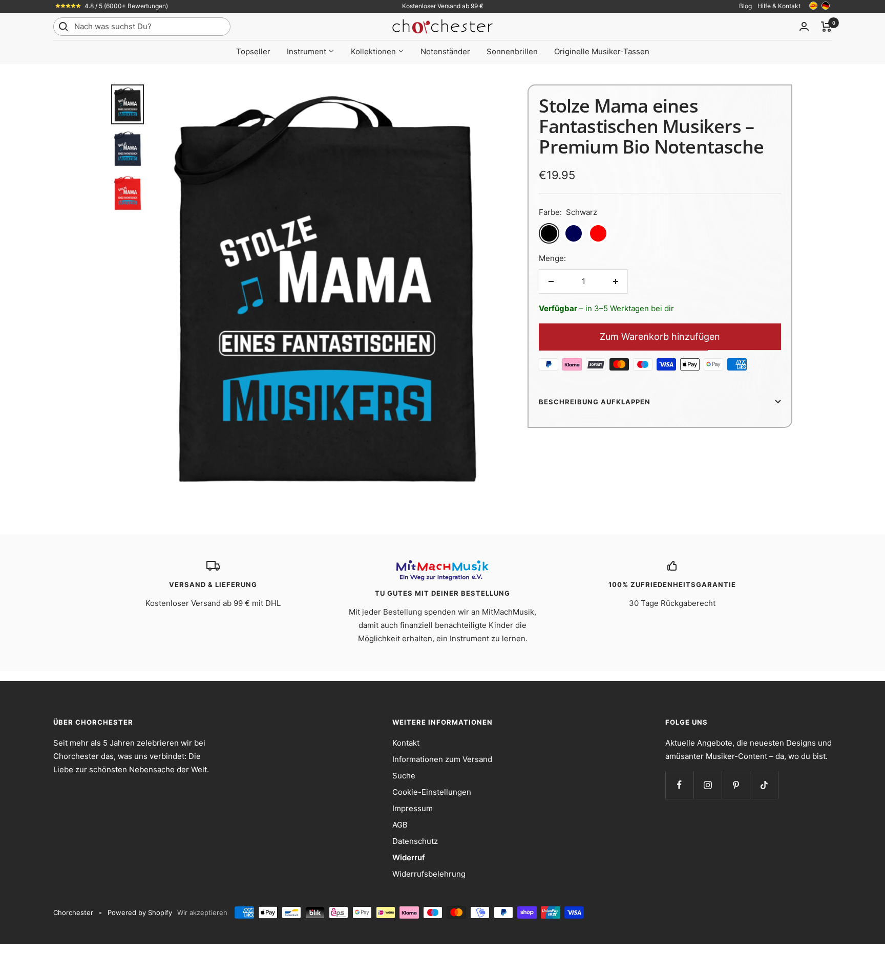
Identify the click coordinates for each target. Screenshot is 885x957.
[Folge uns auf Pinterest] (736, 785)
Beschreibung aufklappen (594, 402)
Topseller (253, 51)
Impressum (412, 808)
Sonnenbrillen (512, 51)
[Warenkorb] (826, 26)
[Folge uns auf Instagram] (707, 785)
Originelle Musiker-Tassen (601, 51)
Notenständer (445, 51)
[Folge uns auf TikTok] (764, 785)
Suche (403, 775)
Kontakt (405, 743)
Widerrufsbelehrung (429, 874)
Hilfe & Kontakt (778, 6)
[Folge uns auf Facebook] (679, 785)
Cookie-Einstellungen (431, 792)
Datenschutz (415, 841)
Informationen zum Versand (442, 759)
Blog (745, 6)
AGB (400, 825)
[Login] (804, 26)
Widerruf (408, 857)
